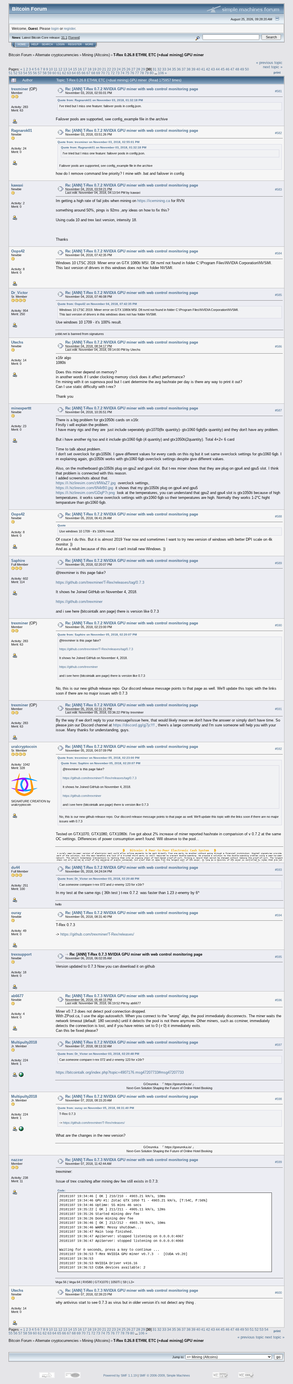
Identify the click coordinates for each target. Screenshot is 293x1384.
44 (218, 69)
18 (90, 69)
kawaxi (17, 185)
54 (25, 73)
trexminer (19, 89)
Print (277, 72)
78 (142, 73)
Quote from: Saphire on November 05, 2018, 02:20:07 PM (97, 634)
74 (122, 73)
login (55, 28)
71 (108, 73)
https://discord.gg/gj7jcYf (134, 725)
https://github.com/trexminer (79, 601)
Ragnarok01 (21, 130)
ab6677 (17, 996)
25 (124, 69)
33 (164, 69)
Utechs (17, 342)
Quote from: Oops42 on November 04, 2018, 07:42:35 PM (97, 303)
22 (109, 69)
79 (147, 73)
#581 (278, 91)
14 (70, 69)
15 (75, 69)
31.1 (64, 37)
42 (208, 69)
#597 (278, 1044)
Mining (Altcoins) (96, 55)
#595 (278, 956)
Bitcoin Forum (20, 55)
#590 (278, 625)
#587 (278, 410)
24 (119, 69)
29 (143, 69)
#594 (278, 915)
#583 (278, 189)
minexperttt (21, 408)
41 (203, 69)
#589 (278, 563)
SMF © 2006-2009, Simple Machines (164, 1375)
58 (45, 73)
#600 (278, 1293)
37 (184, 69)
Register (75, 44)
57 (40, 73)
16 (80, 69)
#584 (278, 253)
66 (84, 73)
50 (247, 69)
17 (85, 69)
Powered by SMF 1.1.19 (120, 1375)
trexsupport (21, 954)
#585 (278, 295)
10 (51, 69)
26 (128, 69)
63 (69, 73)
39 (193, 69)
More (89, 44)
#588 (278, 516)
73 (118, 73)
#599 (278, 1162)
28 (138, 69)
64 (74, 73)
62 (64, 73)
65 (79, 73)
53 (20, 73)
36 (179, 69)
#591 (278, 709)
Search (47, 44)
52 (15, 73)
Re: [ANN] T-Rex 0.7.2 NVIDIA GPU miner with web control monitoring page (131, 89)
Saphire (18, 560)
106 (161, 73)
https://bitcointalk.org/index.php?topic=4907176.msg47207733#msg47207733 (120, 1072)
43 (213, 69)
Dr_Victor (19, 293)
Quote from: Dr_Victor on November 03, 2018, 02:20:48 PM (98, 878)
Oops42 (18, 251)
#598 (278, 1099)
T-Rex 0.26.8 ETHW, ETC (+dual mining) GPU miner (158, 55)
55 (30, 73)
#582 (278, 133)
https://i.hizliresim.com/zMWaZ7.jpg (86, 483)
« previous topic (269, 62)
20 (99, 69)
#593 (278, 870)
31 (155, 69)
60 (54, 73)
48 (237, 69)
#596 (278, 1000)
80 (152, 73)
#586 (278, 346)
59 (49, 73)
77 (137, 73)
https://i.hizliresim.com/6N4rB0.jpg (84, 488)
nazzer (17, 1160)
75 (127, 73)
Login (60, 44)
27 (133, 69)
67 (88, 73)
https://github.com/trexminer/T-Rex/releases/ (97, 934)
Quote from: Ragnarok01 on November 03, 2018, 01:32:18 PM (100, 100)
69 (98, 73)
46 (227, 69)
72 (113, 73)
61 (59, 73)
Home (22, 44)
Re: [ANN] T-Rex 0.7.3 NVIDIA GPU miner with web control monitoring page (136, 954)
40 (198, 69)
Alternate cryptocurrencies (57, 55)
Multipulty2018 (24, 1042)
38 (189, 69)
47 (232, 69)
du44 (15, 867)
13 (65, 69)
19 (94, 69)
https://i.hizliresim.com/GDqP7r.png (85, 493)
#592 (278, 748)
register (69, 28)
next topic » (272, 67)
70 (103, 73)
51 (11, 73)
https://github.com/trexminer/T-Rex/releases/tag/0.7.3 (100, 582)
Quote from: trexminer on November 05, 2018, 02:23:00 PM (98, 757)
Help (34, 44)
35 (174, 69)
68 (93, 73)
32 (159, 69)
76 (132, 73)
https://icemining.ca (153, 201)
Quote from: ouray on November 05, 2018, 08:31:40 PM (96, 1107)
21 (104, 69)
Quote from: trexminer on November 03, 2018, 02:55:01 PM (98, 142)
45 (223, 69)
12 (60, 69)
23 (114, 69)
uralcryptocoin (24, 746)
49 (242, 69)
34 (169, 69)
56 (35, 73)
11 (56, 69)
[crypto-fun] (20, 1074)
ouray (16, 913)
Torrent (74, 37)
